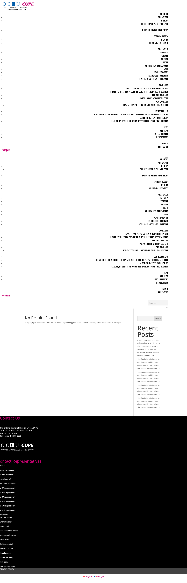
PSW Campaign (162, 102)
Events (165, 144)
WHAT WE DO (163, 49)
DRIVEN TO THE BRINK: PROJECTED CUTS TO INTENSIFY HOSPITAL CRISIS (139, 92)
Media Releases (161, 134)
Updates (164, 40)
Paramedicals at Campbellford (154, 99)
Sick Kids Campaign (160, 95)
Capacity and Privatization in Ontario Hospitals (146, 89)
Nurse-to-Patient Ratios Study (154, 118)
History (164, 21)
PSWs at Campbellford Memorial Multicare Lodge (145, 105)
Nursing (164, 59)
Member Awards (161, 72)
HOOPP (165, 63)
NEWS (165, 128)
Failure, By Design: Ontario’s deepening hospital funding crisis (139, 121)
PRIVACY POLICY (7, 569)
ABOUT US (164, 14)
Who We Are (163, 17)
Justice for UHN (161, 111)
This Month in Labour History (155, 30)
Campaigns (163, 85)
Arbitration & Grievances (156, 66)
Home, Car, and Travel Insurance (153, 79)
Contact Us (163, 147)
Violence (164, 56)
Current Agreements (158, 43)
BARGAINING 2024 (161, 37)
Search (158, 318)
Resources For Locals (158, 76)
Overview (164, 53)
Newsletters (162, 137)
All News (164, 131)
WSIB (166, 69)
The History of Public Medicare (154, 24)
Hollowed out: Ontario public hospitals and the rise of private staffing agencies (131, 115)
